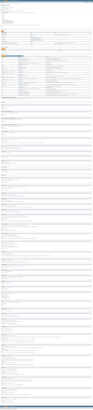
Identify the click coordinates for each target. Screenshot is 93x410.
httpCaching (32, 34)
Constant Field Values (4, 108)
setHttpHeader (20, 92)
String (4, 38)
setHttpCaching (20, 91)
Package (4, 406)
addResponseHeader (20, 63)
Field (5, 408)
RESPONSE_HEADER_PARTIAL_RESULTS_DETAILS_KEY (36, 38)
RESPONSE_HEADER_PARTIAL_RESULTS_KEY (35, 39)
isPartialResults (20, 82)
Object (4, 9)
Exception (5, 33)
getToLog (19, 73)
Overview (1, 406)
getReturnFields (20, 72)
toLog (31, 42)
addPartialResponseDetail (21, 60)
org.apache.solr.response (6, 4)
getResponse (19, 69)
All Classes (1, 407)
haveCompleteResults (21, 78)
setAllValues (20, 88)
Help (16, 406)
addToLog (19, 64)
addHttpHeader (20, 59)
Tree (9, 406)
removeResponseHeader (21, 87)
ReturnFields (6, 41)
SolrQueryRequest (12, 205)
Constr (7, 408)
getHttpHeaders (20, 68)
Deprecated (12, 406)
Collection (3, 68)
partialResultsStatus (21, 83)
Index (14, 406)
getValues (19, 77)
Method (10, 408)
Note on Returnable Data (40, 142)
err (30, 33)
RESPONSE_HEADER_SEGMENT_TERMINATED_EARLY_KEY (36, 40)
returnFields (32, 41)
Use (8, 406)
